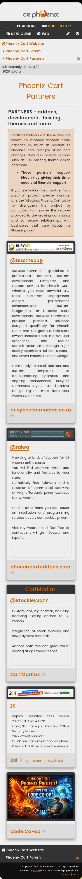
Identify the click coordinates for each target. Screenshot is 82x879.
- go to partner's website (36, 760)
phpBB (36, 870)
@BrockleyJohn (29, 600)
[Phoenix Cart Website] (41, 14)
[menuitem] (26, 26)
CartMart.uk (40, 589)
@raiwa (19, 447)
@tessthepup (26, 260)
